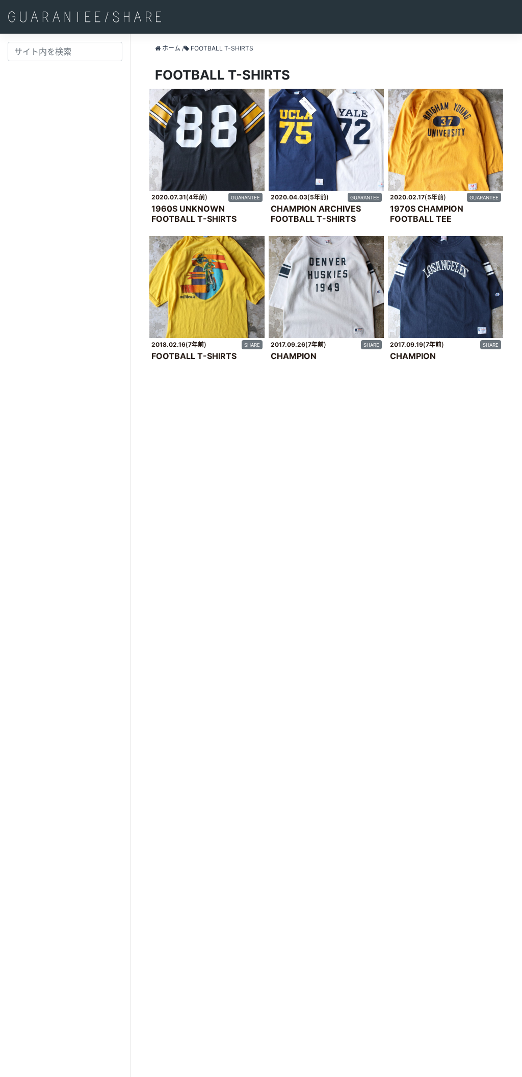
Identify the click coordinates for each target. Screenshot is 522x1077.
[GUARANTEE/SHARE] (84, 17)
